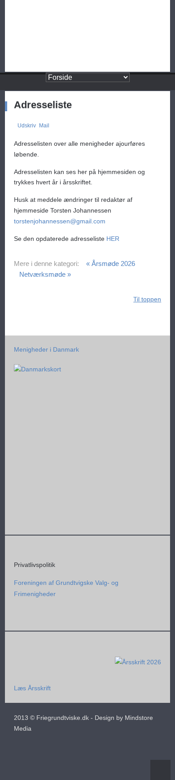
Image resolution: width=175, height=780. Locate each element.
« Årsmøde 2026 (110, 263)
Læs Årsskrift (32, 688)
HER (112, 238)
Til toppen (147, 299)
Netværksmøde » (45, 274)
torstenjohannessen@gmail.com (59, 221)
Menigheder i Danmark (46, 349)
